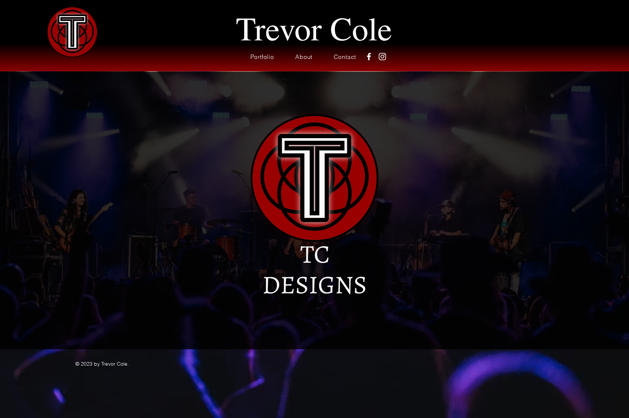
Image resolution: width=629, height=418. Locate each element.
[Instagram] (382, 56)
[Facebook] (369, 56)
